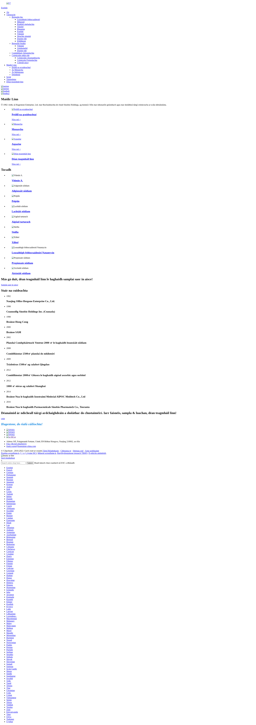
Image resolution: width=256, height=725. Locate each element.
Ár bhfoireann (18, 72)
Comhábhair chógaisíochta (23, 53)
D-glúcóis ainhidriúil (97, 453)
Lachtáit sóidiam (21, 211)
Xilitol (15, 242)
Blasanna (21, 29)
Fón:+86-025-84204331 (16, 444)
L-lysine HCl (31, 453)
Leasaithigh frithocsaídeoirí (28, 19)
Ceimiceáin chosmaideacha (28, 58)
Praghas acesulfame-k (10, 453)
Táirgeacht (10, 15)
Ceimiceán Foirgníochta (27, 60)
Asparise (16, 144)
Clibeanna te (66, 451)
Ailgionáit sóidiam (22, 191)
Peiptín (15, 201)
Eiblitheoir (21, 41)
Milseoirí (21, 22)
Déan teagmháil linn (14, 82)
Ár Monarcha (17, 70)
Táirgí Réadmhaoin (51, 451)
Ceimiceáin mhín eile (20, 55)
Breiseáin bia (17, 17)
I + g (22, 453)
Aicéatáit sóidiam (21, 273)
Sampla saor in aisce (9, 285)
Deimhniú (16, 74)
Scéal (8, 77)
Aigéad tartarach (21, 221)
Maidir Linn (11, 65)
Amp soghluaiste (92, 451)
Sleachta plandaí (24, 36)
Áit (7, 12)
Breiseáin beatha (19, 43)
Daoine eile (22, 39)
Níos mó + (16, 119)
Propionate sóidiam (22, 263)
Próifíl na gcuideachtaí (21, 67)
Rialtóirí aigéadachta (25, 24)
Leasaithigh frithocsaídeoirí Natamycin (33, 252)
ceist (3, 418)
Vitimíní (20, 34)
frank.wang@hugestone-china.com (21, 446)
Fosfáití (20, 31)
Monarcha (17, 129)
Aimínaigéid (22, 48)
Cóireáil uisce (23, 62)
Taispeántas (11, 79)
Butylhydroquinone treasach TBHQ (72, 453)
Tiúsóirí (20, 27)
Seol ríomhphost (8, 458)
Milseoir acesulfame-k (47, 453)
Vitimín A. (17, 180)
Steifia (15, 232)
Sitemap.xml (78, 451)
